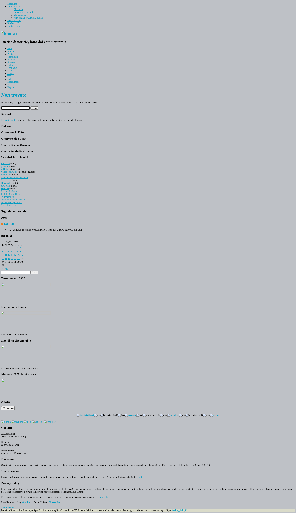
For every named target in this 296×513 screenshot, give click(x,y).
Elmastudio (54, 502)
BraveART (6, 183)
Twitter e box (13, 26)
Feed (9, 84)
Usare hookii (13, 6)
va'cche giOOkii (9, 171)
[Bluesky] (6, 421)
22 (18, 258)
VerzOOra (6, 180)
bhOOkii (5, 163)
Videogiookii (7, 197)
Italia (9, 48)
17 (3, 258)
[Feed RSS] (50, 421)
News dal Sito (14, 20)
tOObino (5, 185)
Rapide (10, 87)
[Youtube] (37, 421)
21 (15, 258)
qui (140, 477)
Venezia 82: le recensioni (13, 199)
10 (3, 255)
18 (6, 258)
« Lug (5, 268)
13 (12, 255)
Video (10, 79)
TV (9, 76)
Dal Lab (9, 223)
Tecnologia (12, 56)
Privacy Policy (103, 497)
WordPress (27, 502)
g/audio (4, 166)
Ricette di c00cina (10, 191)
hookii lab (12, 3)
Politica (11, 54)
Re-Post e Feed (14, 23)
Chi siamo (18, 9)
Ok (173, 510)
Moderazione (20, 15)
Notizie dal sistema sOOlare (14, 177)
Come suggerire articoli (25, 12)
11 (6, 255)
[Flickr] (27, 421)
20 (12, 258)
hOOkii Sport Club (10, 194)
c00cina (5, 188)
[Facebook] (17, 421)
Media (10, 73)
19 (9, 258)
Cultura (11, 65)
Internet (11, 59)
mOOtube (6, 174)
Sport (10, 70)
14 (15, 255)
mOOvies (6, 169)
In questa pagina (9, 120)
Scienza (11, 62)
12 (9, 255)
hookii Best (12, 81)
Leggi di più (181, 510)
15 (18, 255)
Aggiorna (9, 408)
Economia (12, 68)
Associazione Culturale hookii (28, 17)
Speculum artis (8, 205)
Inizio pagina (7, 507)
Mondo (10, 51)
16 (21, 255)
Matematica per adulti (11, 202)
